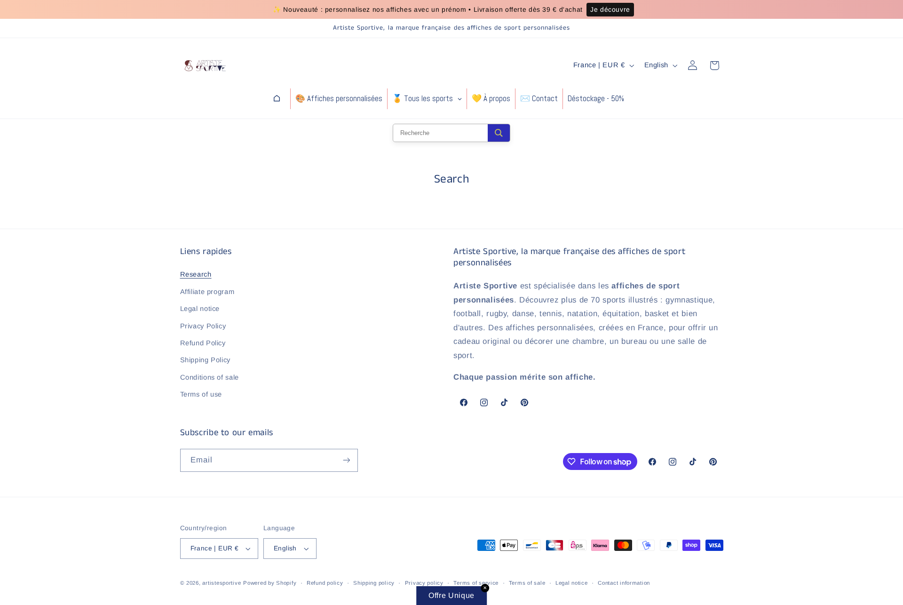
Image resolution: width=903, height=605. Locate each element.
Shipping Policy (205, 360)
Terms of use (201, 394)
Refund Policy (203, 343)
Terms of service (476, 583)
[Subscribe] (346, 460)
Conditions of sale (209, 377)
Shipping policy (374, 583)
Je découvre (610, 9)
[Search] (499, 133)
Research (196, 274)
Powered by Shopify (269, 583)
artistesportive (221, 583)
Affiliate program (207, 291)
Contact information (624, 583)
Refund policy (325, 583)
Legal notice (200, 308)
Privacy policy (424, 583)
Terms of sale (527, 583)
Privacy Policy (203, 326)
